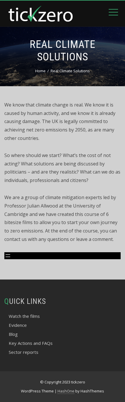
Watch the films (24, 316)
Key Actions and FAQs (31, 343)
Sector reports (23, 352)
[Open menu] (7, 255)
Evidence (18, 325)
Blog (13, 334)
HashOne (66, 391)
